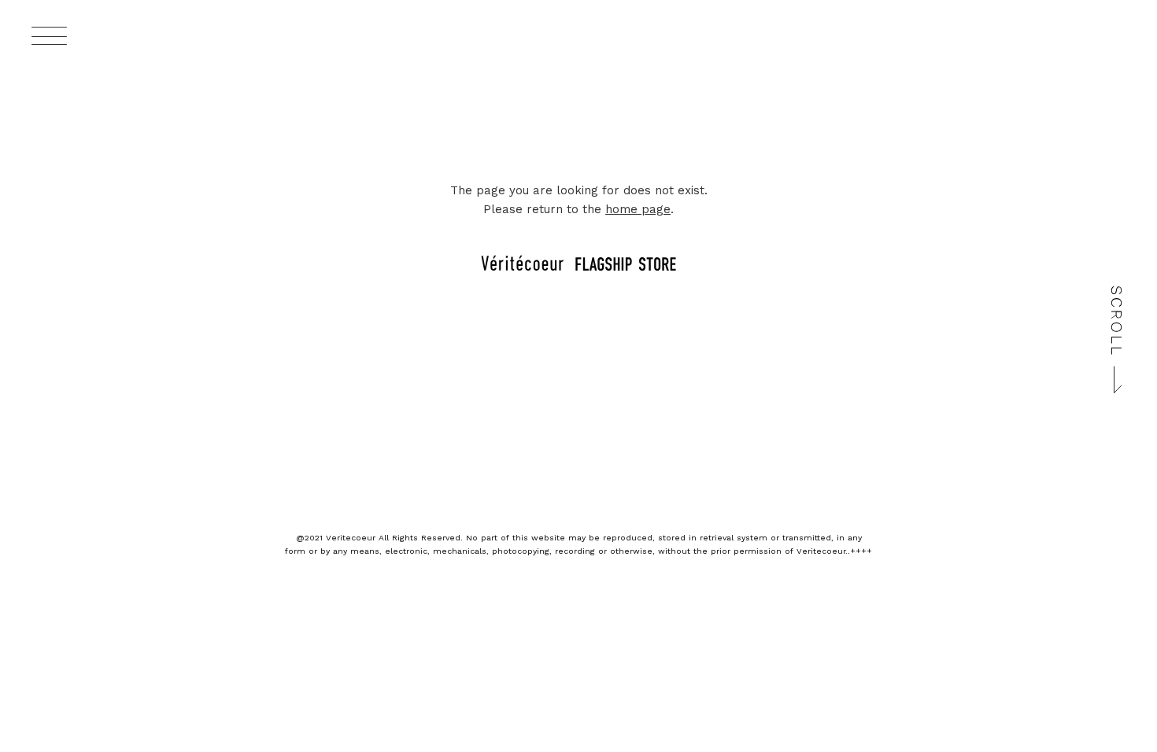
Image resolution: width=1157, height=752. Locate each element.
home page (638, 209)
